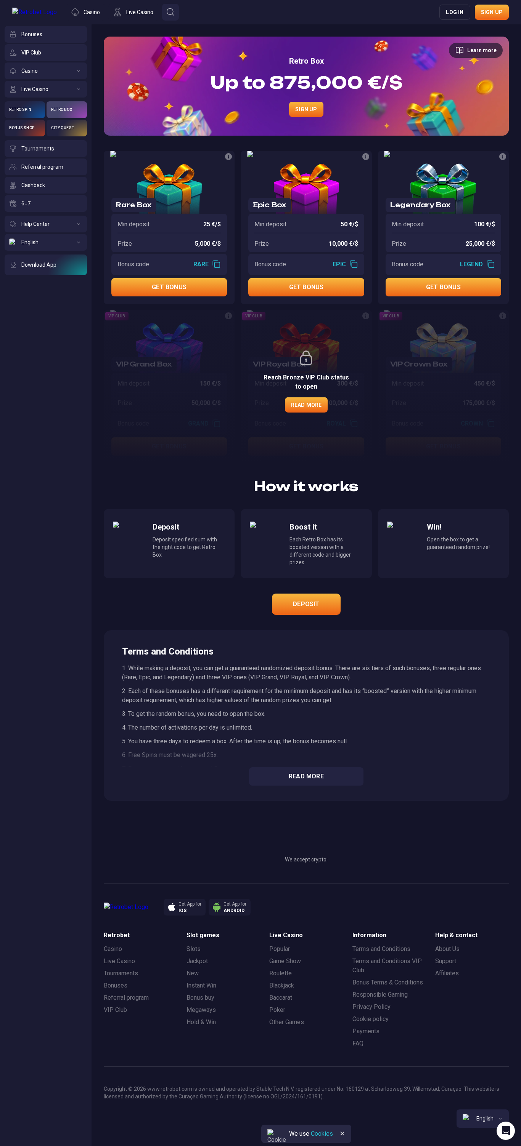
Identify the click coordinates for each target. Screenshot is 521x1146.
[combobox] (483, 1118)
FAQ (357, 1043)
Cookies (322, 1133)
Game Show (285, 961)
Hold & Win (201, 1022)
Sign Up (306, 109)
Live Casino (119, 961)
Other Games (286, 1022)
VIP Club (115, 1009)
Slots (194, 948)
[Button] (170, 12)
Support (445, 961)
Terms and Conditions (381, 948)
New (193, 973)
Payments (365, 1031)
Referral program (126, 997)
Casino (113, 948)
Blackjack (281, 985)
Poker (277, 1009)
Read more (306, 405)
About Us (447, 948)
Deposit (306, 604)
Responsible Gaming (380, 994)
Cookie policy (370, 1019)
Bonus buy (200, 997)
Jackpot (197, 961)
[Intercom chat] (506, 1131)
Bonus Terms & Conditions (387, 982)
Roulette (280, 973)
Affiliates (447, 973)
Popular (279, 948)
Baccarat (280, 997)
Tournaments (121, 973)
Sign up (492, 12)
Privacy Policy (371, 1006)
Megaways (201, 1009)
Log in (454, 12)
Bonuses (115, 985)
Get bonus (169, 287)
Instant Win (201, 985)
